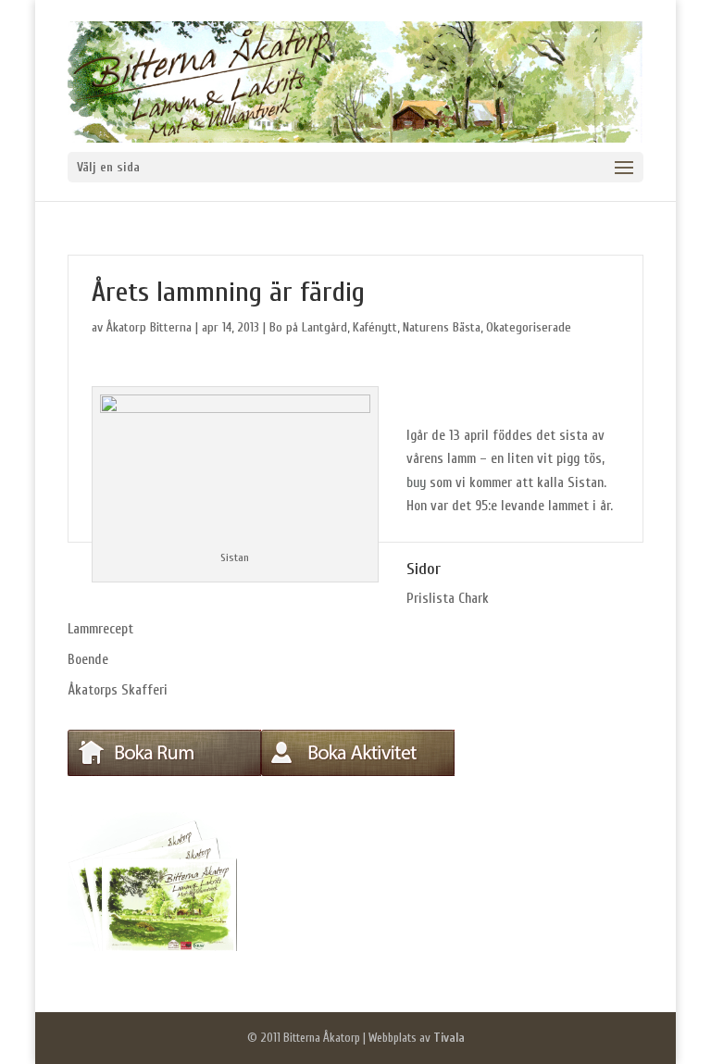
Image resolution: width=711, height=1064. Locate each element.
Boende (88, 660)
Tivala (449, 1038)
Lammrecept (100, 629)
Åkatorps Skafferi (118, 690)
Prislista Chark (447, 599)
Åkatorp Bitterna (149, 327)
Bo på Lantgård (308, 327)
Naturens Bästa (441, 327)
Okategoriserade (528, 327)
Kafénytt (375, 327)
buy (416, 483)
